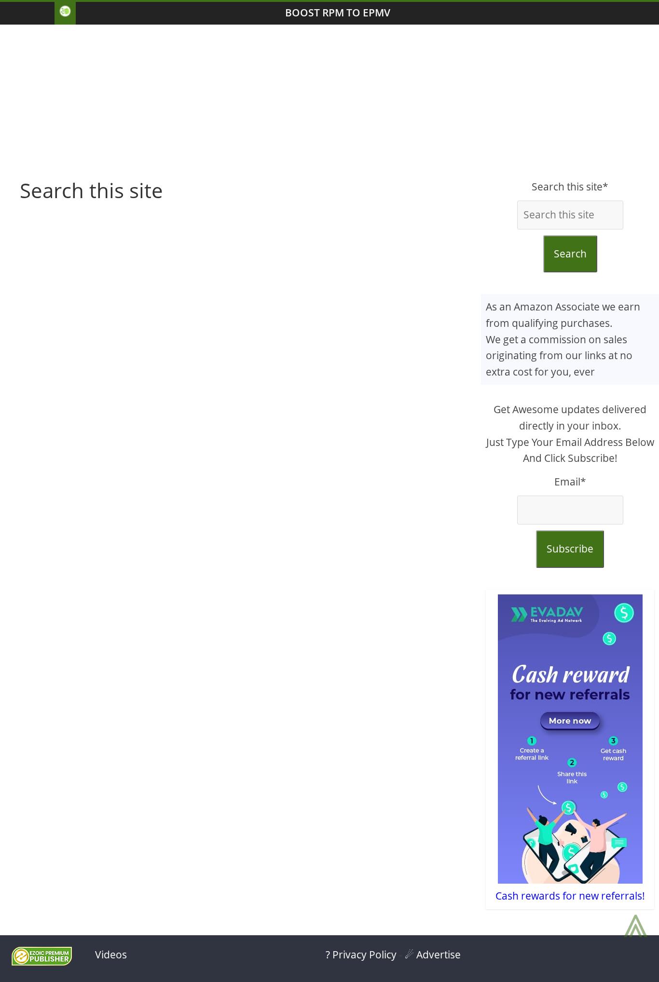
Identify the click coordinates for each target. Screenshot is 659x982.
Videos (111, 954)
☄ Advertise (433, 954)
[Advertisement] (329, 101)
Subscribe (570, 548)
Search (570, 253)
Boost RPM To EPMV (337, 12)
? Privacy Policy (361, 954)
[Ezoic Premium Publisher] (42, 962)
